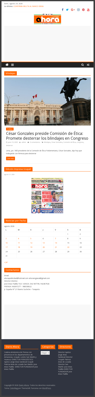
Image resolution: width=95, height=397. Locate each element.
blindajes (47, 142)
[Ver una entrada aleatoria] (88, 64)
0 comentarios (35, 142)
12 (31, 243)
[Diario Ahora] (7, 64)
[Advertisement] (47, 43)
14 (56, 243)
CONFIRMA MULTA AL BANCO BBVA (28, 6)
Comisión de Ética (69, 142)
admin (24, 142)
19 (31, 247)
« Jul (5, 262)
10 (7, 243)
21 (56, 247)
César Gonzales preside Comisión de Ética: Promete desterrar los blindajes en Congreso (47, 136)
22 (68, 247)
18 (19, 247)
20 (44, 247)
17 (7, 247)
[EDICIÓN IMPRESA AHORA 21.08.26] (47, 213)
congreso (80, 142)
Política (9, 129)
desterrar (9, 145)
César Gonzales (56, 142)
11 (19, 243)
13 (44, 243)
